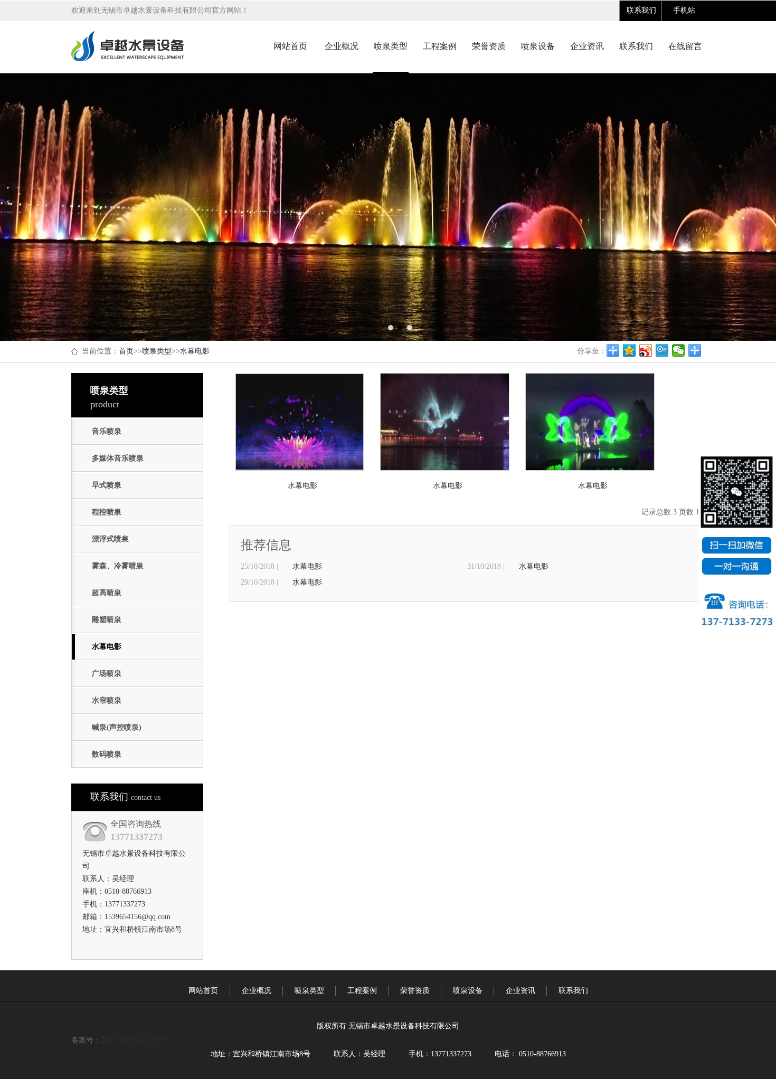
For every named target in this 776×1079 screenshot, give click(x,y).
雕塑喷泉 (106, 620)
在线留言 (685, 46)
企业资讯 (587, 46)
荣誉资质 (489, 46)
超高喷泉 (106, 593)
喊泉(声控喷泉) (116, 727)
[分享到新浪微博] (645, 350)
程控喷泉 (106, 512)
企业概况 (341, 46)
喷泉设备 (538, 46)
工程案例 (440, 46)
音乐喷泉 (106, 431)
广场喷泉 (106, 673)
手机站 (684, 10)
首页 (126, 351)
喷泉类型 (391, 46)
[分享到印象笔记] (695, 350)
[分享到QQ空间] (629, 350)
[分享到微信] (678, 350)
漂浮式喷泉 (110, 539)
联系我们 (641, 10)
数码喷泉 (106, 754)
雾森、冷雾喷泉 (118, 566)
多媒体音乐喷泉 (118, 458)
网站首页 (290, 46)
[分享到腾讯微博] (662, 350)
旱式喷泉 (106, 485)
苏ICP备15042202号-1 (136, 1040)
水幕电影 (195, 351)
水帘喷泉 (106, 700)
